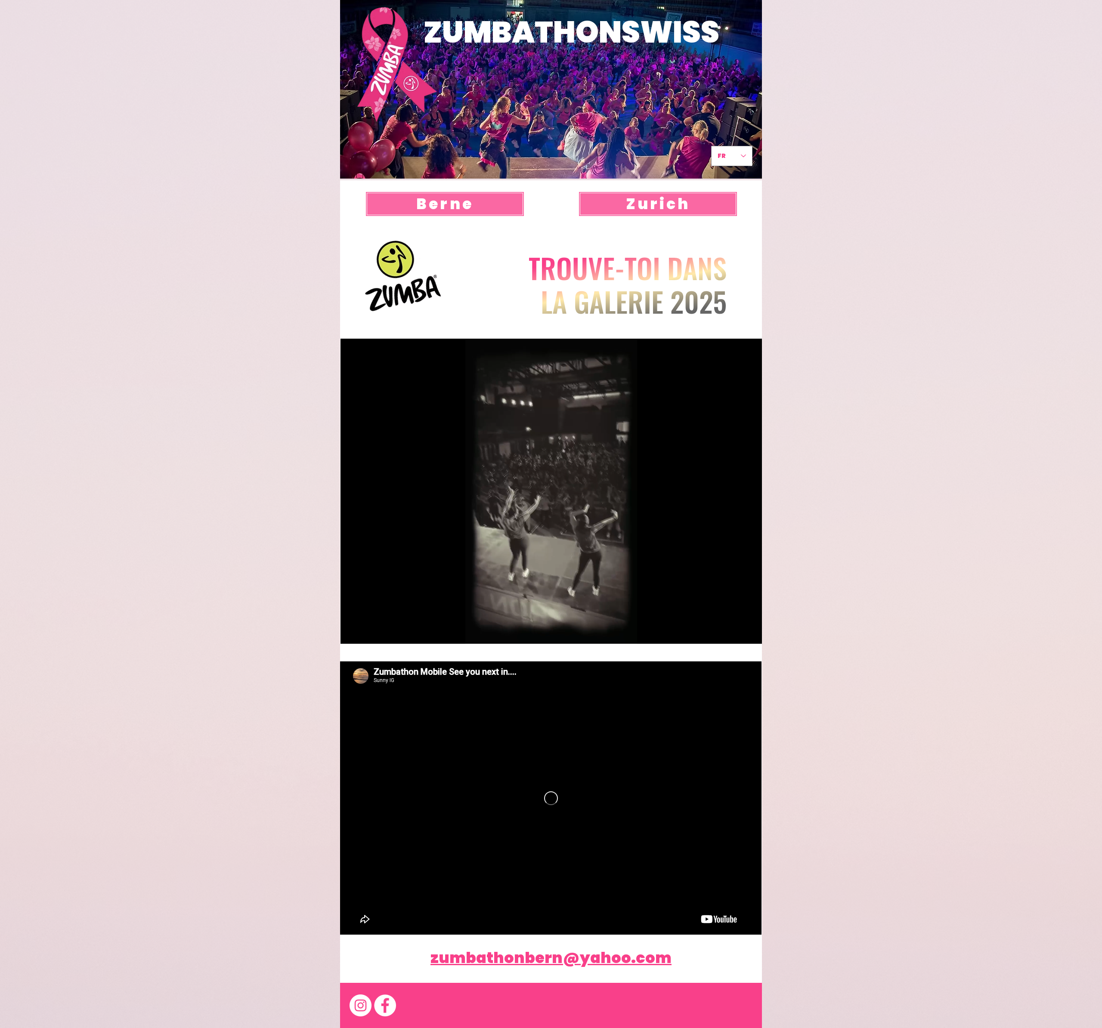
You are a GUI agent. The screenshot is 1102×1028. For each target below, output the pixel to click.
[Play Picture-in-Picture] (735, 632)
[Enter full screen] (750, 632)
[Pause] (351, 632)
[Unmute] (366, 632)
